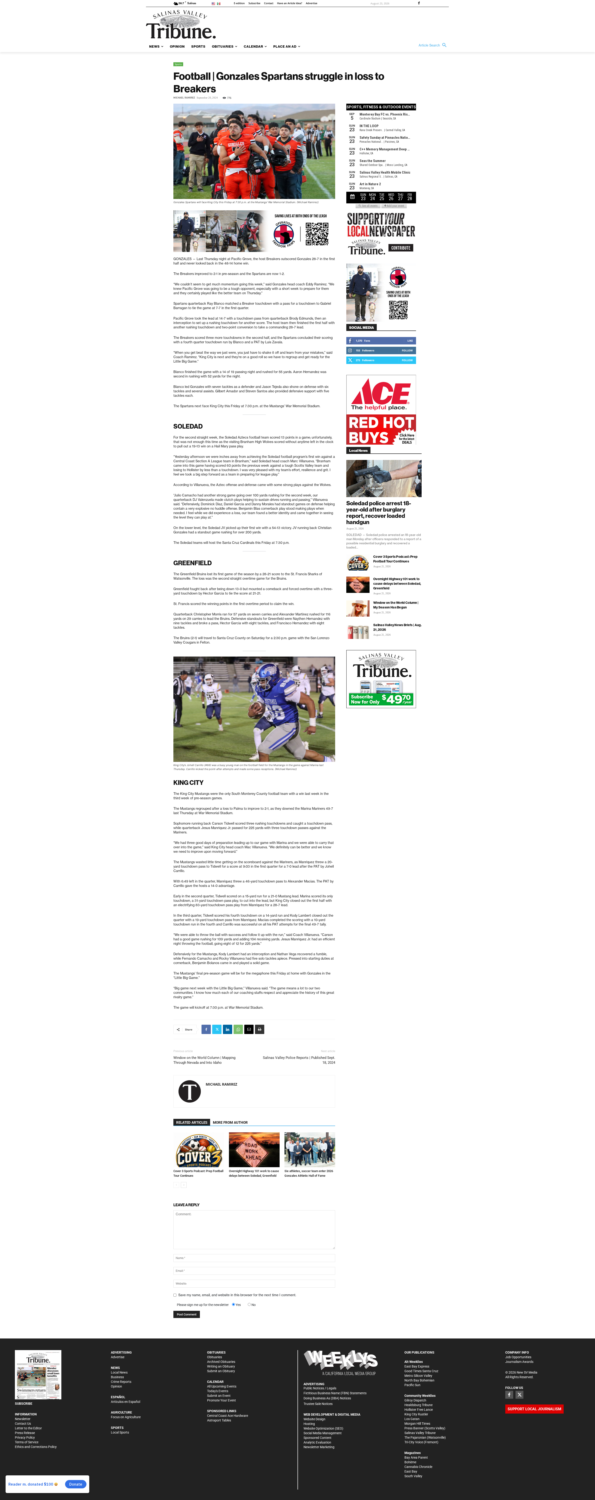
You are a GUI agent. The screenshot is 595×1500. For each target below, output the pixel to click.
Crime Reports (121, 1382)
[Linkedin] (227, 1029)
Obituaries (214, 1357)
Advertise (117, 1357)
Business (117, 1377)
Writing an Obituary (221, 1366)
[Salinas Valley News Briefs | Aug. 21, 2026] (358, 631)
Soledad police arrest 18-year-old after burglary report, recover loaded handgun (378, 512)
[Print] (259, 1029)
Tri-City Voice (413, 1442)
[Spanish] (219, 3)
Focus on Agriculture (126, 1417)
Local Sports (120, 1432)
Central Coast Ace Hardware (227, 1415)
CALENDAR (215, 1382)
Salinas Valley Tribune (420, 1433)
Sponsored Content (317, 1438)
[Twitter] (216, 1029)
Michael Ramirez (184, 97)
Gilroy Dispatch (415, 1400)
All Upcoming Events (221, 1386)
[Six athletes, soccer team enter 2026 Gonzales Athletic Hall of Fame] (309, 1149)
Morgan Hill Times (417, 1423)
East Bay (410, 1471)
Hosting (309, 1424)
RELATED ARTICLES (191, 1122)
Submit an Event (219, 1396)
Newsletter (22, 1419)
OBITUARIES (216, 1352)
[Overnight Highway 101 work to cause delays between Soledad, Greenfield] (254, 1149)
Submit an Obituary (221, 1371)
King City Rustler (416, 1414)
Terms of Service (26, 1442)
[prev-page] (176, 1185)
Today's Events (217, 1391)
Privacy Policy (25, 1437)
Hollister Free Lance (418, 1409)
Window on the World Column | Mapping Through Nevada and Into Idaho (204, 1060)
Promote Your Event (221, 1400)
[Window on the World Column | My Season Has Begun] (358, 608)
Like (410, 340)
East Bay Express (416, 1366)
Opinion (116, 1386)
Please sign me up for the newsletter (203, 1305)
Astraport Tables (219, 1420)
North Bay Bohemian (419, 1380)
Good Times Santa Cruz (421, 1371)
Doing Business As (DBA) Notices (327, 1398)
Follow (407, 350)
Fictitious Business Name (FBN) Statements (335, 1393)
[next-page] (184, 1185)
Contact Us (23, 1423)
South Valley (413, 1476)
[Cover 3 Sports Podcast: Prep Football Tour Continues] (198, 1149)
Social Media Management (323, 1433)
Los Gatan (412, 1419)
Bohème (410, 1462)
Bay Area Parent (416, 1457)
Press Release (25, 1433)
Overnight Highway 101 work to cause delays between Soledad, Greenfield (397, 583)
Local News (119, 1372)
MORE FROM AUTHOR (230, 1122)
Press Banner (414, 1428)
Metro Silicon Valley (418, 1376)
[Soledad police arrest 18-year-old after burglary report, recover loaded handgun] (384, 478)
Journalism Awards (519, 1362)
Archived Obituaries (221, 1362)
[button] (434, 45)
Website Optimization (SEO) (323, 1428)
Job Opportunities (518, 1357)
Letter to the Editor (28, 1428)
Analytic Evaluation (317, 1442)
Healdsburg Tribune (418, 1405)
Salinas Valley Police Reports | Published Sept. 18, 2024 (299, 1060)
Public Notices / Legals (320, 1388)
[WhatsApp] (238, 1029)
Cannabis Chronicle (418, 1467)
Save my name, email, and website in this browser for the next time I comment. (237, 1295)
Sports (178, 64)
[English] (214, 3)
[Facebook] (419, 3)
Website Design (314, 1419)
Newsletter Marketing (319, 1447)
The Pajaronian (415, 1437)
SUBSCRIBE (23, 1403)
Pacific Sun (412, 1385)
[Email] (249, 1029)
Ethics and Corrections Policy (36, 1447)
